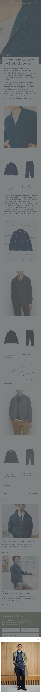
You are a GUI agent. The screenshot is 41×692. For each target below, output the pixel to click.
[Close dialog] (38, 640)
